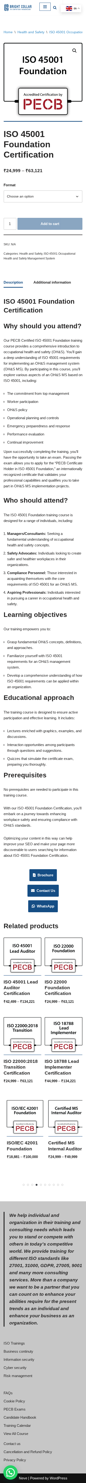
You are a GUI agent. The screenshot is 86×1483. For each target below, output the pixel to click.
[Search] (55, 7)
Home (8, 32)
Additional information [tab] (52, 282)
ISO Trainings (14, 1343)
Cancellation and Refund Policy (28, 1452)
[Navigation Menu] (45, 7)
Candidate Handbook (20, 1417)
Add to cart (50, 224)
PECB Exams (15, 1409)
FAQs (8, 1393)
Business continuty (18, 1351)
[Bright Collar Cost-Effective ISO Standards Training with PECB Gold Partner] (18, 7)
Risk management (18, 1376)
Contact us (12, 1444)
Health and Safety (30, 32)
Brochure (44, 875)
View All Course (16, 1434)
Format (10, 185)
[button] (74, 50)
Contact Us (45, 891)
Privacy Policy (15, 1460)
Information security (19, 1359)
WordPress (58, 1478)
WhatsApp (44, 906)
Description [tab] (13, 282)
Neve (23, 1478)
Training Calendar (17, 1425)
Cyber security (15, 1368)
